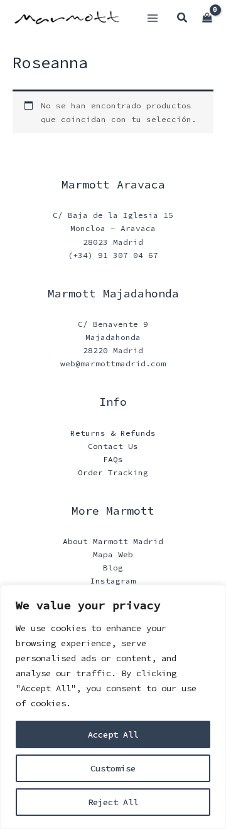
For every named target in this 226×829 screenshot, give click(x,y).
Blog (113, 567)
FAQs (113, 459)
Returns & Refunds (113, 433)
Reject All (113, 802)
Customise (113, 768)
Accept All (113, 734)
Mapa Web (113, 554)
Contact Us (113, 446)
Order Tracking (113, 472)
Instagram (113, 580)
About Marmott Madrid (113, 541)
